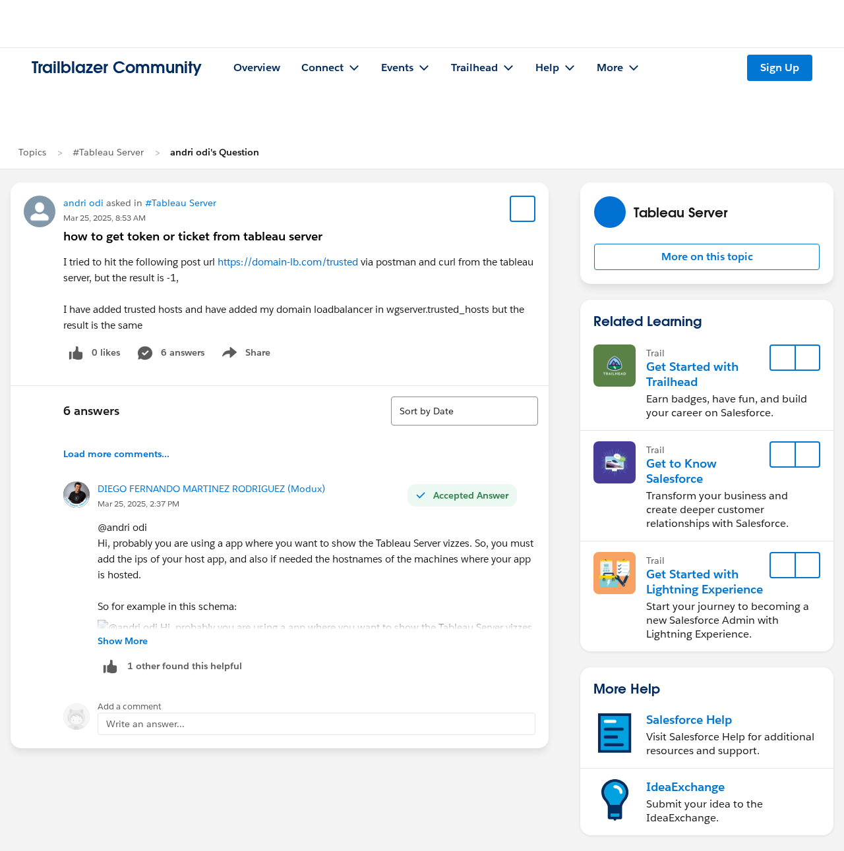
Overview (256, 67)
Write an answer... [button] (145, 724)
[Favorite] (523, 209)
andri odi (83, 203)
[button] (707, 257)
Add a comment (130, 706)
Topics (32, 152)
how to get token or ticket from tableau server (192, 236)
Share (244, 355)
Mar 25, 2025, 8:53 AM (104, 217)
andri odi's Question (214, 152)
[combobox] (464, 411)
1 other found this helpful (184, 666)
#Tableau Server (108, 152)
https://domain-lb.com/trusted (288, 262)
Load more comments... (116, 454)
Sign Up (779, 67)
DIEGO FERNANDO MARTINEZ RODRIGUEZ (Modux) (211, 489)
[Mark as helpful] (110, 666)
